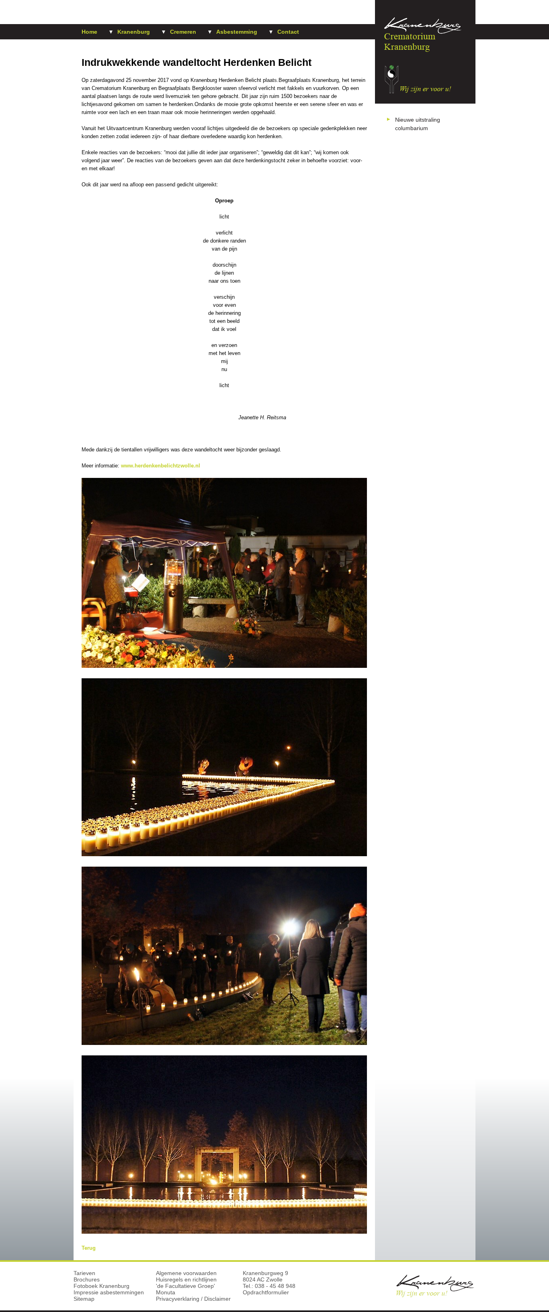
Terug (89, 1248)
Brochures (87, 1279)
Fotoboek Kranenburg (101, 1286)
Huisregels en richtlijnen (186, 1279)
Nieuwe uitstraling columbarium (417, 123)
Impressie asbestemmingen (109, 1292)
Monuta (165, 1292)
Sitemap (84, 1299)
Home (89, 32)
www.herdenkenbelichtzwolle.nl (160, 466)
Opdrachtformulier (266, 1292)
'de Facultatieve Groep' (185, 1286)
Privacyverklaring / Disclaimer (193, 1299)
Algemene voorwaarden (186, 1273)
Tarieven (84, 1273)
